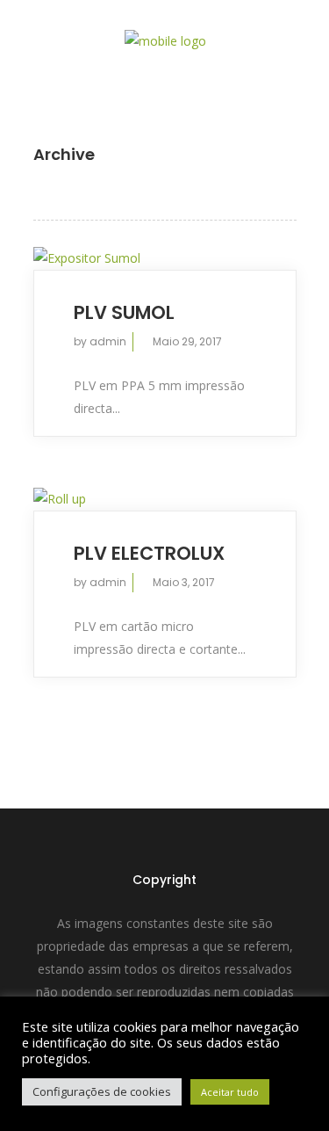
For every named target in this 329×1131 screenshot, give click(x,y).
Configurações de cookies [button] (101, 1091)
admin (107, 341)
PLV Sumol (124, 312)
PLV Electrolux (149, 553)
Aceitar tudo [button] (230, 1091)
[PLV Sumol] (165, 258)
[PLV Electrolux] (165, 499)
